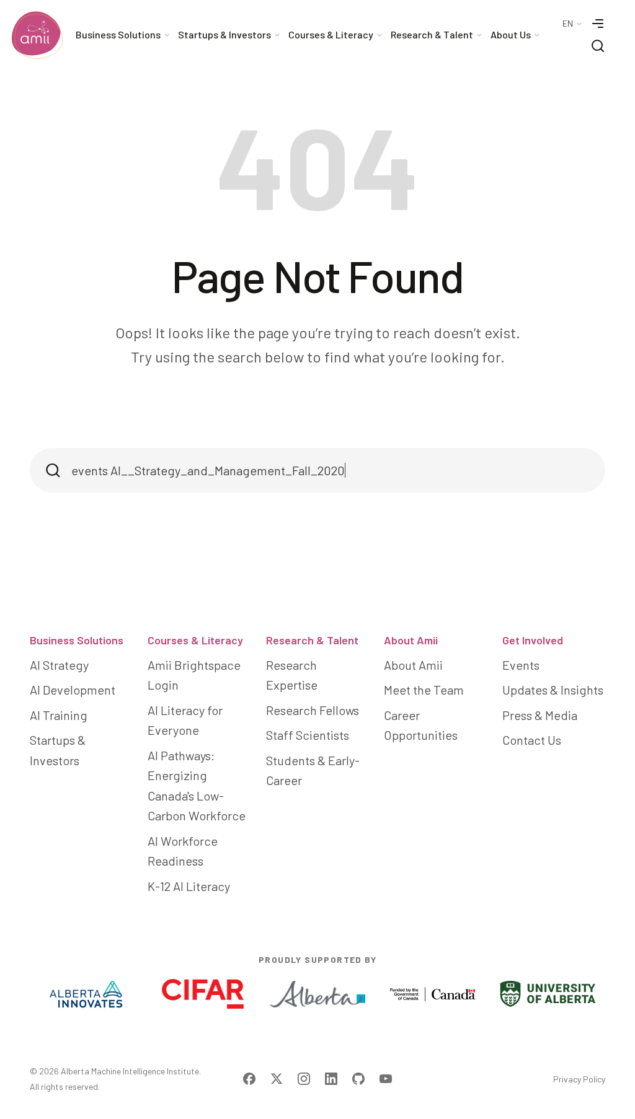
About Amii (411, 640)
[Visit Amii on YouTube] (386, 1079)
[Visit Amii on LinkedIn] (331, 1079)
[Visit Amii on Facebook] (249, 1079)
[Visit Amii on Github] (358, 1079)
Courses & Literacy (195, 640)
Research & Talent (312, 640)
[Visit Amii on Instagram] (304, 1079)
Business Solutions (76, 640)
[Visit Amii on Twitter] (276, 1079)
